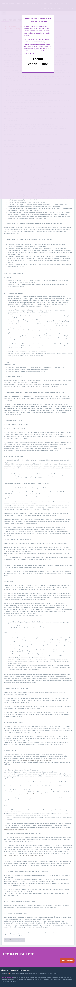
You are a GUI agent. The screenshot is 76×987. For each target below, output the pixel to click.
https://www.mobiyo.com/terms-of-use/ (30, 794)
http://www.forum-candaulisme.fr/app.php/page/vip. (35, 760)
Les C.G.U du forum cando (10, 970)
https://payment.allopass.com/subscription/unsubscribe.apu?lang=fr (24, 855)
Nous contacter (25, 970)
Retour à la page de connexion (14, 940)
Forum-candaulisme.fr (7, 977)
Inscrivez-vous (67, 960)
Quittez (38, 69)
